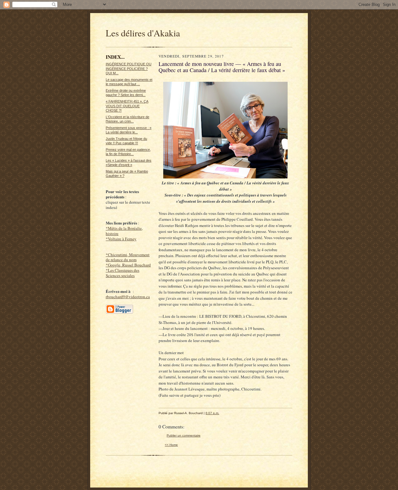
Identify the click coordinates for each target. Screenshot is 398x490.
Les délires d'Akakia (143, 33)
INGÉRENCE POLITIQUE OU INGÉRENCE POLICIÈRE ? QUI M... (128, 68)
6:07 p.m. (212, 413)
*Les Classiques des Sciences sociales (122, 272)
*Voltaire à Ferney (121, 239)
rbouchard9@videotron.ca (128, 296)
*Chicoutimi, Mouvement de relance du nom (128, 257)
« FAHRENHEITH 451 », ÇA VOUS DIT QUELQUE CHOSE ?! (127, 105)
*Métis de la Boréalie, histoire (124, 230)
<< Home (171, 444)
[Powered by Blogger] (119, 313)
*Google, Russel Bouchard (128, 265)
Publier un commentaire (184, 435)
